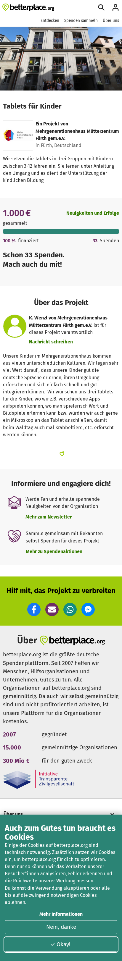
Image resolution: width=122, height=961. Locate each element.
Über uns (111, 20)
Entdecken (50, 20)
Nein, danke (61, 926)
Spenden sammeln (81, 20)
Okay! (63, 944)
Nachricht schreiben (51, 342)
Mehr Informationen (61, 914)
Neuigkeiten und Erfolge (92, 213)
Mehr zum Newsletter (48, 517)
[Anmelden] (115, 7)
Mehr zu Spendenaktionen (54, 551)
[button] (34, 609)
